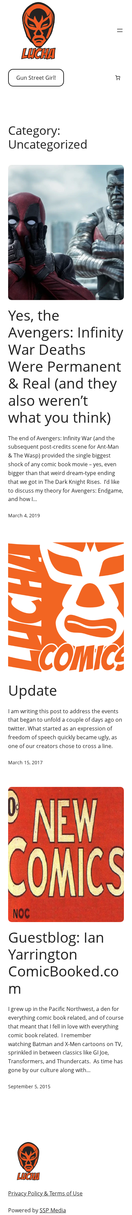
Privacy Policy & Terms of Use (45, 1193)
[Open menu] (120, 30)
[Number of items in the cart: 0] (118, 78)
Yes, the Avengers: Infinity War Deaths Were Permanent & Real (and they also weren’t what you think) (65, 366)
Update (32, 690)
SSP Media (53, 1210)
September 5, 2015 (29, 1086)
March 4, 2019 (24, 515)
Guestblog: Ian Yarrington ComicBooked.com (63, 963)
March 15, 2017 (25, 762)
